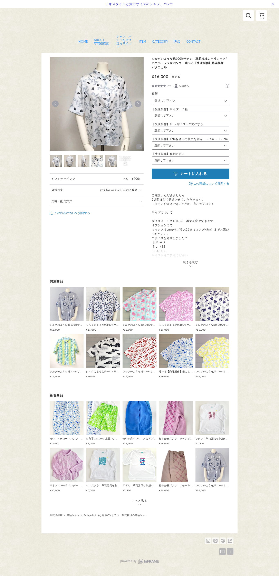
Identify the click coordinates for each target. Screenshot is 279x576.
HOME (83, 41)
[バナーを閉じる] (273, 4)
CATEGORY (160, 41)
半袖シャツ (73, 515)
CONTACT (193, 41)
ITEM (142, 41)
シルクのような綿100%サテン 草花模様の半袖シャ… (115, 515)
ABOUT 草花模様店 (102, 42)
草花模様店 (56, 515)
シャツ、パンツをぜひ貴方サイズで (124, 41)
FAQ (177, 41)
